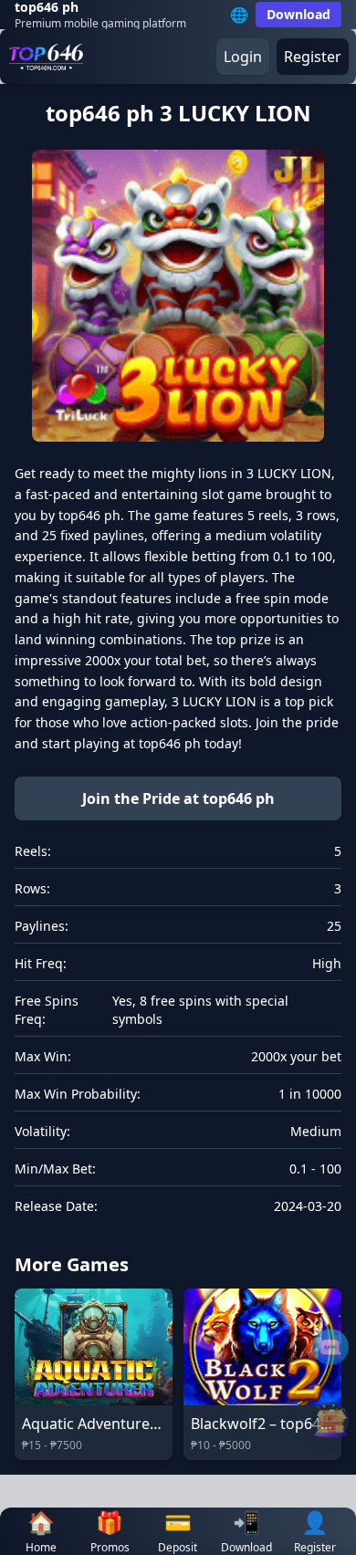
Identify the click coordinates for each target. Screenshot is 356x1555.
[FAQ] (330, 1347)
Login (243, 57)
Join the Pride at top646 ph (178, 798)
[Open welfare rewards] (330, 1420)
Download (298, 14)
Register (312, 57)
